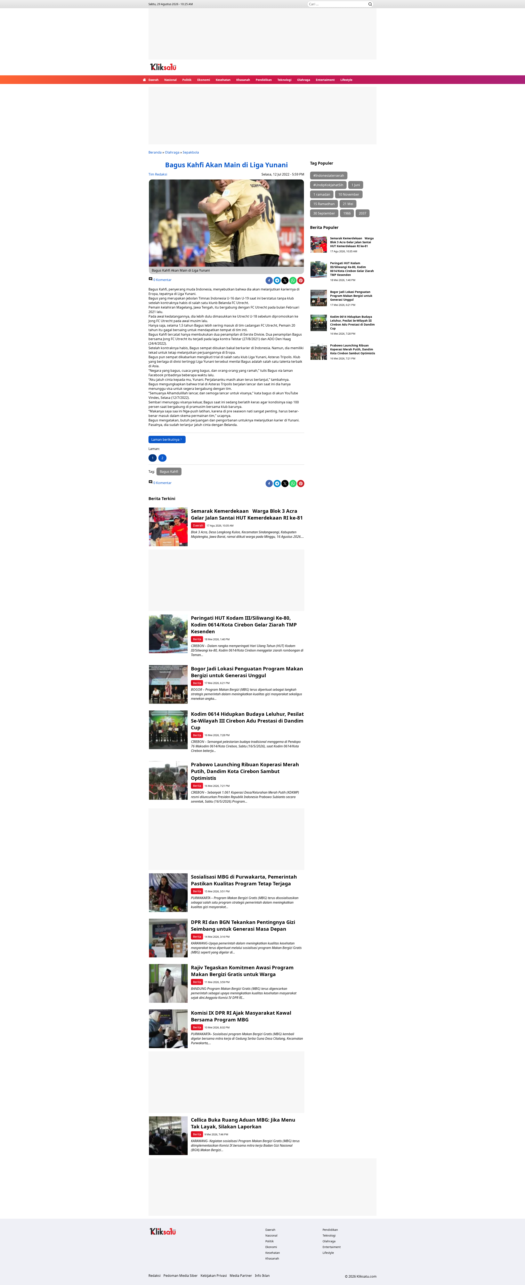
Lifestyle (346, 80)
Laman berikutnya (165, 439)
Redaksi (154, 1275)
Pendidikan (264, 80)
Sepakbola (191, 152)
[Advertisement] (262, 37)
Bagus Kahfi (169, 471)
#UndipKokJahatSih (328, 185)
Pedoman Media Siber (180, 1275)
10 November (348, 194)
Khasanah (243, 80)
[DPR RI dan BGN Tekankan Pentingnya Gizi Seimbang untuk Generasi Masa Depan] (168, 938)
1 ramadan (321, 194)
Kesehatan (223, 80)
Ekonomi (203, 80)
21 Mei (348, 204)
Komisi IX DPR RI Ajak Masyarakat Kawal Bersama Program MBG (241, 1016)
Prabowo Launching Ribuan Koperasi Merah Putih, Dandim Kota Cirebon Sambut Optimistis (352, 349)
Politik (187, 80)
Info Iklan (262, 1275)
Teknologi (284, 80)
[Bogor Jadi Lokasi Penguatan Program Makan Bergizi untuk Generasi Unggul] (318, 298)
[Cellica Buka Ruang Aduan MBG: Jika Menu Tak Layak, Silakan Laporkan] (168, 1135)
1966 (347, 213)
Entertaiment (325, 80)
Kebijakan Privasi (214, 1275)
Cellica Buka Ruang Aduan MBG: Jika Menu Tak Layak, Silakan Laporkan (243, 1123)
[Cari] (370, 4)
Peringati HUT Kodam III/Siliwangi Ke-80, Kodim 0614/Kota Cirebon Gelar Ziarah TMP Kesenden (352, 269)
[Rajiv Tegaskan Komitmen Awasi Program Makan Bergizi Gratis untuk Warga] (168, 983)
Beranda (155, 152)
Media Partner (241, 1275)
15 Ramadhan (324, 204)
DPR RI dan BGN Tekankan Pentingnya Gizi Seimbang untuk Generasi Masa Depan (243, 925)
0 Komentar (162, 280)
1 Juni (356, 185)
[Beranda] (144, 79)
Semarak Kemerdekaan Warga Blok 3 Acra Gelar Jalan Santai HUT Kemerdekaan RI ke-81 (352, 242)
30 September (324, 213)
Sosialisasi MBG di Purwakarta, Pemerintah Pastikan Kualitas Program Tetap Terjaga (244, 880)
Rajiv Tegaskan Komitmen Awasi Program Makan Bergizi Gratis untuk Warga (242, 971)
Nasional (170, 80)
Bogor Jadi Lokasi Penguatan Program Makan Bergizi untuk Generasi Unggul (351, 296)
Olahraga (303, 80)
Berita (197, 639)
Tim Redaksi (157, 174)
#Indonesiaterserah (328, 175)
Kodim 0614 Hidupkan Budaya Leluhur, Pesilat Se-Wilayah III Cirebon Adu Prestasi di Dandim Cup (352, 322)
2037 (362, 213)
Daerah (153, 80)
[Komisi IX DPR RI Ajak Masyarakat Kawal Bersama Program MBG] (168, 1028)
